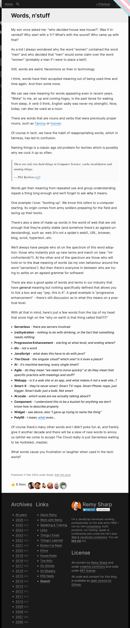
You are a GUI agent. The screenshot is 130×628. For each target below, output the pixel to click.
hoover (56, 123)
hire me (76, 540)
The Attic (46, 560)
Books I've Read (51, 545)
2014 (19, 581)
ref (37, 177)
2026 (19, 520)
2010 (19, 601)
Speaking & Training (53, 525)
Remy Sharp (99, 562)
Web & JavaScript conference (89, 537)
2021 (19, 545)
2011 (19, 596)
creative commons (92, 566)
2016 (19, 571)
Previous (104, 4)
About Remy (48, 514)
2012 (19, 591)
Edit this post (63, 474)
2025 (19, 525)
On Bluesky (47, 571)
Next (119, 4)
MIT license (87, 570)
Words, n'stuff (30, 15)
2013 (19, 586)
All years (21, 514)
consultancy (93, 526)
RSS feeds (47, 576)
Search (18, 4)
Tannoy (40, 123)
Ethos (44, 550)
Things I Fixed (49, 535)
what (41, 417)
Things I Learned (51, 540)
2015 (19, 576)
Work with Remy (51, 520)
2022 (19, 540)
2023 (19, 535)
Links (43, 530)
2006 (19, 622)
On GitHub (47, 565)
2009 (19, 606)
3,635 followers (103, 509)
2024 (19, 530)
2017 (19, 565)
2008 (19, 611)
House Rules (48, 555)
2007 (19, 616)
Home (9, 4)
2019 (19, 555)
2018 (19, 560)
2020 (19, 550)
